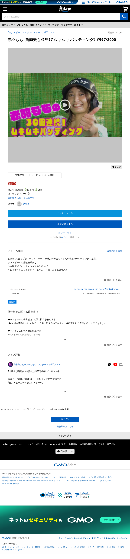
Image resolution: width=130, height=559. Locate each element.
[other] (121, 364)
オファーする (65, 233)
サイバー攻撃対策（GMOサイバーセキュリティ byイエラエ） (41, 480)
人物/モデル (20, 409)
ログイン (65, 237)
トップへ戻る (65, 435)
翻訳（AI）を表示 (114, 280)
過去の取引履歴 (114, 251)
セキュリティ (62, 547)
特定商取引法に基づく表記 (92, 444)
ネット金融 (111, 547)
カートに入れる (65, 213)
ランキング (53, 24)
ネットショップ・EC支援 (31, 547)
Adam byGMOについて (13, 444)
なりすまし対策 (105, 480)
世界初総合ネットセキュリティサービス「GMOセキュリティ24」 (25, 477)
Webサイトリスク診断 (77, 477)
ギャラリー (66, 24)
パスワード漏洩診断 (59, 477)
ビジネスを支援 (49, 547)
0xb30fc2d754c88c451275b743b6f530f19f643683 (97, 289)
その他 (19, 550)
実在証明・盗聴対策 (9, 480)
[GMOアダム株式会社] (65, 464)
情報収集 (100, 547)
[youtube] (115, 365)
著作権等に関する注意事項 (21, 197)
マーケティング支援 (77, 547)
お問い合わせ (41, 444)
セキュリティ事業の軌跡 (10, 484)
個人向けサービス (8, 550)
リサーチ (91, 547)
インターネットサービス (10, 547)
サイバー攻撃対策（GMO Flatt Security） (81, 480)
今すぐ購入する (65, 224)
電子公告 (111, 444)
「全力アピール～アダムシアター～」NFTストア (31, 32)
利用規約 (73, 444)
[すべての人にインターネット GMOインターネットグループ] (108, 2)
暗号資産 (121, 547)
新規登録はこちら (65, 426)
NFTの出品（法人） (58, 444)
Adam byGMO (7, 409)
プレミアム (22, 24)
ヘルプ (30, 444)
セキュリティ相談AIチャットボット (101, 477)
